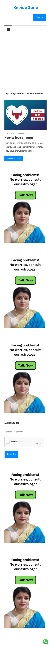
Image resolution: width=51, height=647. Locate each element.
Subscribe (11, 454)
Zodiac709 (22, 133)
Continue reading (13, 158)
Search (39, 17)
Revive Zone (25, 7)
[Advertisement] (25, 60)
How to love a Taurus (18, 137)
